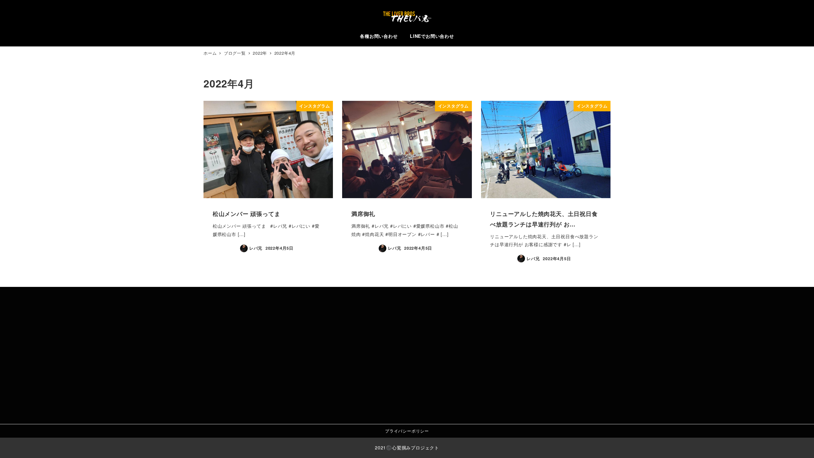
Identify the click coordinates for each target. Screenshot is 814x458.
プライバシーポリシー (407, 431)
